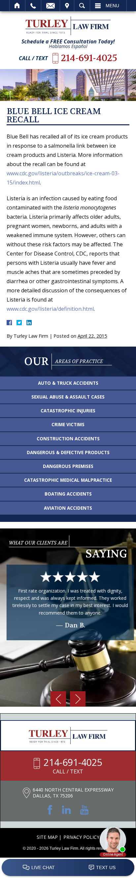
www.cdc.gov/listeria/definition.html (50, 308)
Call (33, 5)
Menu (112, 5)
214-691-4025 (73, 763)
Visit (67, 5)
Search (82, 5)
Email (50, 5)
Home (17, 5)
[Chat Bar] (68, 868)
